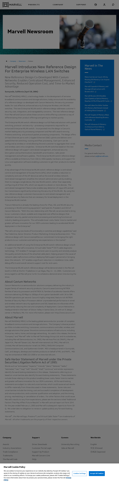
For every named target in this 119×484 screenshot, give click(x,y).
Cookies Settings (79, 473)
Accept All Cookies (96, 473)
